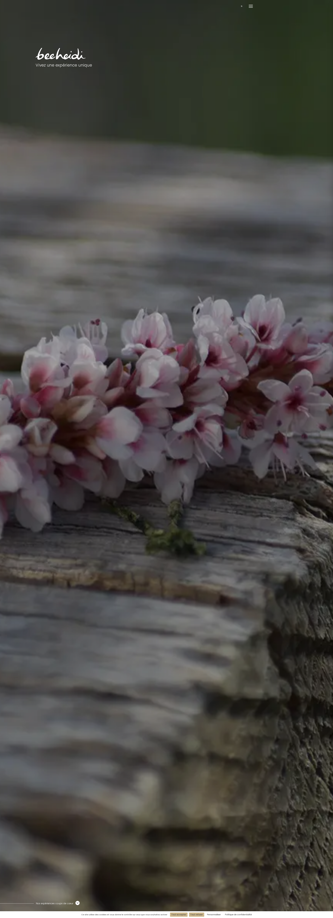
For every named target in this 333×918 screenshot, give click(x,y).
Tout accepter (178, 914)
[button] (251, 6)
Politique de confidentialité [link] (238, 914)
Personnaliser (214, 914)
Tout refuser (196, 914)
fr (241, 6)
